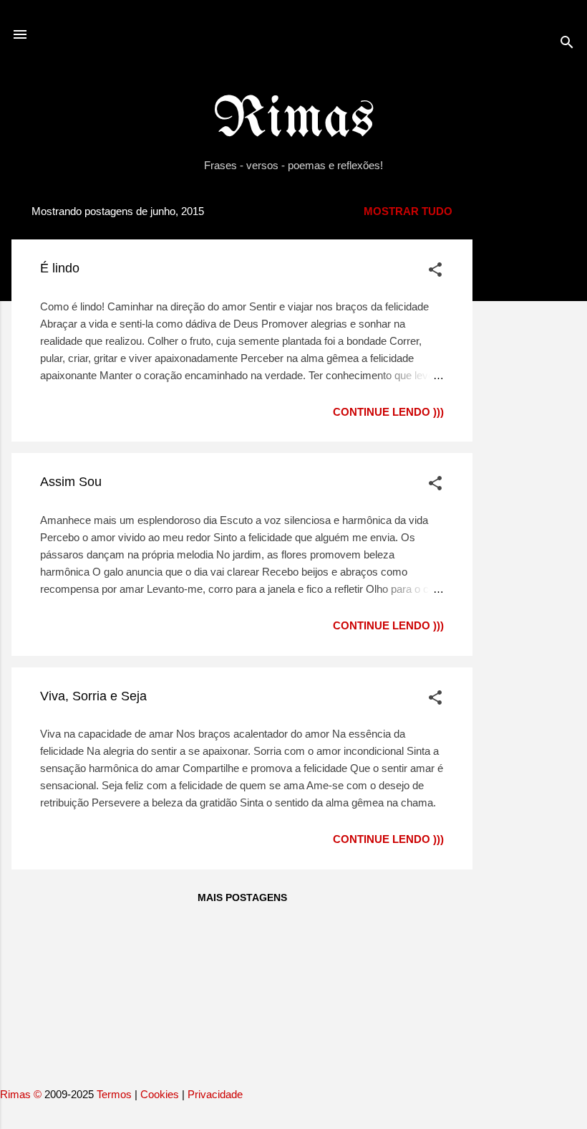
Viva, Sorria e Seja (93, 696)
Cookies (159, 1094)
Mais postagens (242, 897)
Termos (114, 1094)
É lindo (59, 268)
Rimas (293, 120)
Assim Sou (71, 482)
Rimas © (22, 1094)
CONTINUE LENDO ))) (388, 412)
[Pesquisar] (567, 44)
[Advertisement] (530, 409)
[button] (435, 272)
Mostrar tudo (408, 211)
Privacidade (215, 1094)
